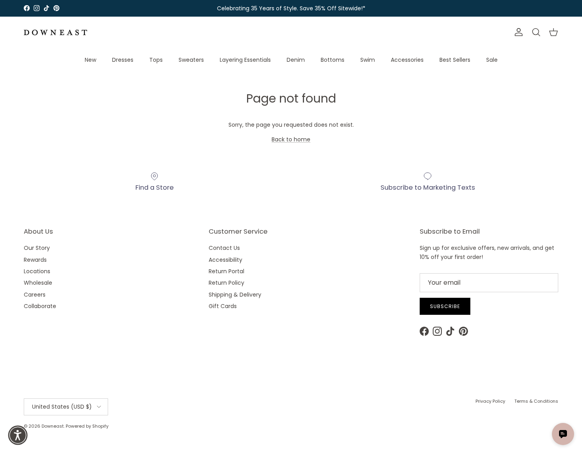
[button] (18, 435)
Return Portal (226, 271)
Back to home (291, 139)
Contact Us (224, 248)
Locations (37, 271)
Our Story (37, 248)
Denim (296, 60)
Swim (367, 60)
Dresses (122, 60)
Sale (492, 60)
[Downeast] (55, 32)
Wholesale (38, 283)
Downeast (53, 426)
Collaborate (40, 306)
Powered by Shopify (87, 426)
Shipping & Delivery (235, 295)
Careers (35, 295)
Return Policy (226, 283)
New (90, 60)
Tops (156, 60)
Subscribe (445, 306)
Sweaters (191, 60)
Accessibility (225, 260)
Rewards (35, 260)
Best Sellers (454, 60)
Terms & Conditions (536, 401)
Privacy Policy (490, 401)
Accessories (407, 60)
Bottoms (332, 60)
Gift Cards (223, 306)
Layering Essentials (245, 60)
